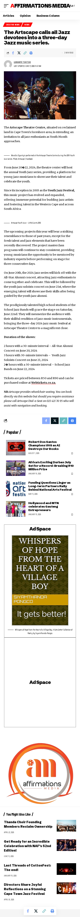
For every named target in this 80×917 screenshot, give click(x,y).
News (27, 24)
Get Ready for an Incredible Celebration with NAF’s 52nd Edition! (27, 845)
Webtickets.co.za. (43, 382)
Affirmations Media (40, 6)
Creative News (13, 24)
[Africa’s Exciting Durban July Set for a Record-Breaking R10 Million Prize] (15, 468)
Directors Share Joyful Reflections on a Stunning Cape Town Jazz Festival (25, 889)
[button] (7, 6)
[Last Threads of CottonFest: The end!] (66, 869)
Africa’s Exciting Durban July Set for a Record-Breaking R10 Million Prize (51, 465)
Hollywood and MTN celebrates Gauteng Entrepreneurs (43, 506)
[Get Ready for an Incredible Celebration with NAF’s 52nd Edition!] (66, 845)
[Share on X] (19, 53)
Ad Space (40, 529)
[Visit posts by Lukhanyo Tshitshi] (8, 64)
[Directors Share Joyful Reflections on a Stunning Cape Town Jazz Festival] (66, 888)
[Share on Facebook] (13, 53)
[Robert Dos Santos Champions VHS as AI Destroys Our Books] (15, 447)
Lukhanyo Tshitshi (22, 62)
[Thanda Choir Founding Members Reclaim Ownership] (66, 826)
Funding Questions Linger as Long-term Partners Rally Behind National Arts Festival (49, 486)
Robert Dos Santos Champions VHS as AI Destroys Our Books (44, 445)
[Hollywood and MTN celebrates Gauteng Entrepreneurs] (15, 509)
